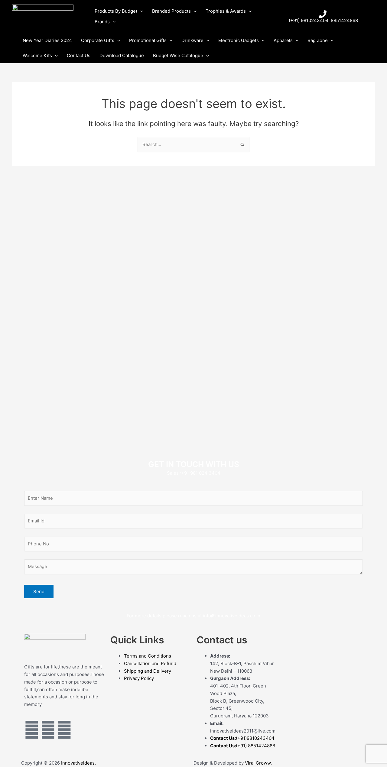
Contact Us (78, 55)
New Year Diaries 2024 (47, 40)
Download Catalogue (121, 55)
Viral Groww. (258, 763)
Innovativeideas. (78, 763)
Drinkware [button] (192, 40)
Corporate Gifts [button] (97, 40)
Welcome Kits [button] (37, 55)
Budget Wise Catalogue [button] (178, 55)
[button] (140, 11)
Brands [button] (102, 21)
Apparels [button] (283, 40)
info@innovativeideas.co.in (231, 616)
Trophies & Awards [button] (226, 11)
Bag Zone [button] (317, 40)
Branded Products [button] (171, 11)
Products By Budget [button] (116, 11)
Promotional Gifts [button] (148, 40)
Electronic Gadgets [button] (238, 40)
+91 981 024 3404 (200, 473)
